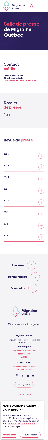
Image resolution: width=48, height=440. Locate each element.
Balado (24, 356)
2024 (6, 177)
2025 (6, 165)
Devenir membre (17, 276)
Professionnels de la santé (24, 366)
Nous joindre (24, 384)
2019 (6, 223)
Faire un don (18, 288)
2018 (6, 235)
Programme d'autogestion (24, 350)
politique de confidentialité (22, 423)
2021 (6, 212)
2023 (6, 188)
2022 (6, 200)
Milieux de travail (24, 369)
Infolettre (18, 265)
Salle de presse (24, 394)
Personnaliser (9, 434)
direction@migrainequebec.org (20, 80)
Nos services (24, 353)
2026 (6, 154)
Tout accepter (30, 434)
